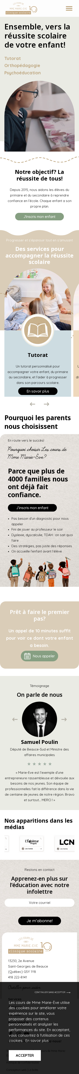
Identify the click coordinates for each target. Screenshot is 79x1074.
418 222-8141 (17, 977)
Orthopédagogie (22, 65)
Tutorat (12, 58)
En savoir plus (37, 1040)
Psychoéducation (22, 72)
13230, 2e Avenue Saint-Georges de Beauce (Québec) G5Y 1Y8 (28, 966)
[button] (32, 404)
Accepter (25, 1055)
